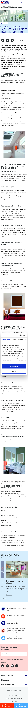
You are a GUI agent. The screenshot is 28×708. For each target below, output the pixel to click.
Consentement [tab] (6, 339)
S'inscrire (23, 654)
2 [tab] (3, 598)
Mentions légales (14, 693)
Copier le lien (20, 40)
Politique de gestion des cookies (14, 698)
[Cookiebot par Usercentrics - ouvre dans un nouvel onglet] (19, 335)
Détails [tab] (14, 339)
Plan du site (14, 701)
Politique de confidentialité (14, 695)
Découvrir (4, 593)
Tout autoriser (14, 366)
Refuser (14, 371)
